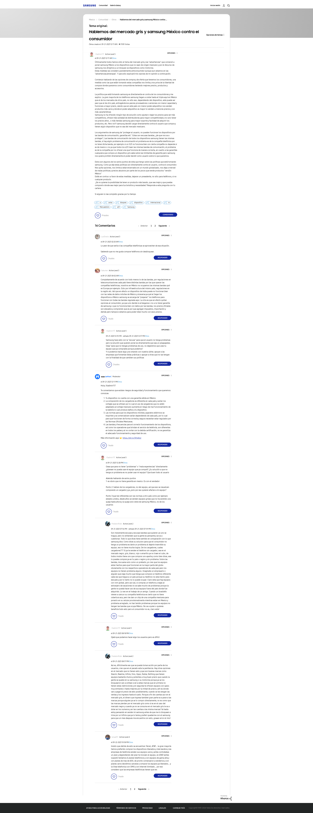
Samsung (131, 207)
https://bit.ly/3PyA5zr (132, 438)
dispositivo (138, 203)
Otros (114, 58)
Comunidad (103, 5)
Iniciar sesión (215, 5)
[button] (173, 53)
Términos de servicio (126, 808)
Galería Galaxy (115, 5)
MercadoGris (104, 207)
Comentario (168, 215)
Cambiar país (179, 808)
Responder (162, 258)
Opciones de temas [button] (214, 35)
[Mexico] (89, 5)
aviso (110, 203)
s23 (118, 207)
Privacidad (147, 808)
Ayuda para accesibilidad (98, 808)
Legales (162, 808)
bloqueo (123, 203)
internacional (155, 203)
